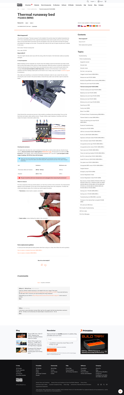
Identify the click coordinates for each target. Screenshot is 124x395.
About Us (98, 368)
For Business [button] (56, 5)
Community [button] (79, 5)
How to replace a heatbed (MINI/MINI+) (27, 253)
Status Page (66, 384)
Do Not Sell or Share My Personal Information (81, 384)
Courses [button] (90, 5)
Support (23, 9)
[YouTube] (107, 384)
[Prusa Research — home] (19, 5)
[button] (79, 26)
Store (37, 370)
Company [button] (101, 5)
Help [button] (85, 5)
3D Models (38, 368)
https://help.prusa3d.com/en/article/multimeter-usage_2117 (45, 295)
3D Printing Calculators (72, 371)
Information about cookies (41, 384)
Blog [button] (95, 5)
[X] (104, 384)
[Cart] (105, 1)
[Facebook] (98, 384)
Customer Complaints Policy (55, 384)
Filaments (18, 371)
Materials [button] (36, 5)
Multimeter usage (46, 151)
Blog (97, 370)
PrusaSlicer (84, 368)
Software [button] (64, 5)
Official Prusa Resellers (101, 371)
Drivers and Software (86, 373)
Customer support (65, 70)
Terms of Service (54, 354)
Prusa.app (83, 370)
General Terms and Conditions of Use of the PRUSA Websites (65, 382)
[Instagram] (101, 384)
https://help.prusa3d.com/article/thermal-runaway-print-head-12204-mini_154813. (38, 292)
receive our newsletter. (61, 347)
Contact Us (99, 373)
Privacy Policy (84, 382)
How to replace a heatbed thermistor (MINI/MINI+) (30, 250)
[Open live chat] (120, 391)
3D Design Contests (41, 373)
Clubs (37, 371)
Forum (52, 370)
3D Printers (19, 368)
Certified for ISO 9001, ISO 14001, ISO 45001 (101, 375)
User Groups (54, 371)
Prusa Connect (84, 371)
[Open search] (87, 1)
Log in (38, 282)
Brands (38, 375)
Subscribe (52, 350)
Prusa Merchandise (21, 375)
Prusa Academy (70, 370)
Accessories (19, 373)
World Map (53, 368)
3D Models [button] (71, 5)
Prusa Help (68, 368)
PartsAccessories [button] (46, 5)
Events (52, 373)
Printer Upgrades (20, 370)
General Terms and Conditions (43, 382)
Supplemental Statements (42, 386)
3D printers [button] (28, 5)
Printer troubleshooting (32, 9)
